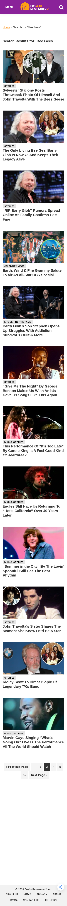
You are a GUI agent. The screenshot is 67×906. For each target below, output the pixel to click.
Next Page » (39, 776)
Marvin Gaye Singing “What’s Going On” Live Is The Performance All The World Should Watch (33, 742)
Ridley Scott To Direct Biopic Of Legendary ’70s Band (30, 684)
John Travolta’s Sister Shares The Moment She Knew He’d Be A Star (32, 628)
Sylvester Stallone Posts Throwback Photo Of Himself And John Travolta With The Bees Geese (33, 94)
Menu (9, 7)
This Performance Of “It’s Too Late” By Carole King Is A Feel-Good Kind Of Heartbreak (33, 450)
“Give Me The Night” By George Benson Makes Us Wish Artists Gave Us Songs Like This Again (30, 390)
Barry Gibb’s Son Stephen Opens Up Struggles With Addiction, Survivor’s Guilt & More (31, 330)
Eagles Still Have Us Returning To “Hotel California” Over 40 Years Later (31, 510)
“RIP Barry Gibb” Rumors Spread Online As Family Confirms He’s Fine (31, 214)
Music (8, 442)
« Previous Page (17, 768)
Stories (9, 86)
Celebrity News (14, 266)
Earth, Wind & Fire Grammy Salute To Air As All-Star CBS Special (32, 272)
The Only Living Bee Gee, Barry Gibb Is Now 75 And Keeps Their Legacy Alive (30, 154)
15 (25, 775)
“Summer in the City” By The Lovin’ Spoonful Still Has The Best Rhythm (33, 570)
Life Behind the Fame (17, 322)
